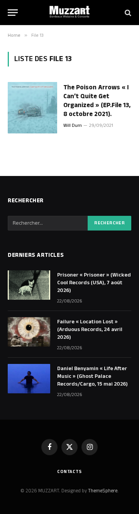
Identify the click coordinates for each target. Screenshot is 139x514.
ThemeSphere (102, 490)
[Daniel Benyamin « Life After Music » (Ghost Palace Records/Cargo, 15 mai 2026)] (29, 378)
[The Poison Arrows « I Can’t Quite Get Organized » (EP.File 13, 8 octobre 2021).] (32, 107)
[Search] (127, 12)
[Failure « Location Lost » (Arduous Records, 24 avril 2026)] (29, 332)
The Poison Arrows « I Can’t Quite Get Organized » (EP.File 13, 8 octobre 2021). (97, 101)
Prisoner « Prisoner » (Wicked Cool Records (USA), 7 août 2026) (94, 282)
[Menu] (13, 12)
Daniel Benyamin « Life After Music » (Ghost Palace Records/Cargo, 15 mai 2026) (92, 376)
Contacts (69, 471)
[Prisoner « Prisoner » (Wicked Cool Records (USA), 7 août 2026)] (29, 285)
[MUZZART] (69, 12)
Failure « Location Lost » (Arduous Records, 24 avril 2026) (89, 329)
